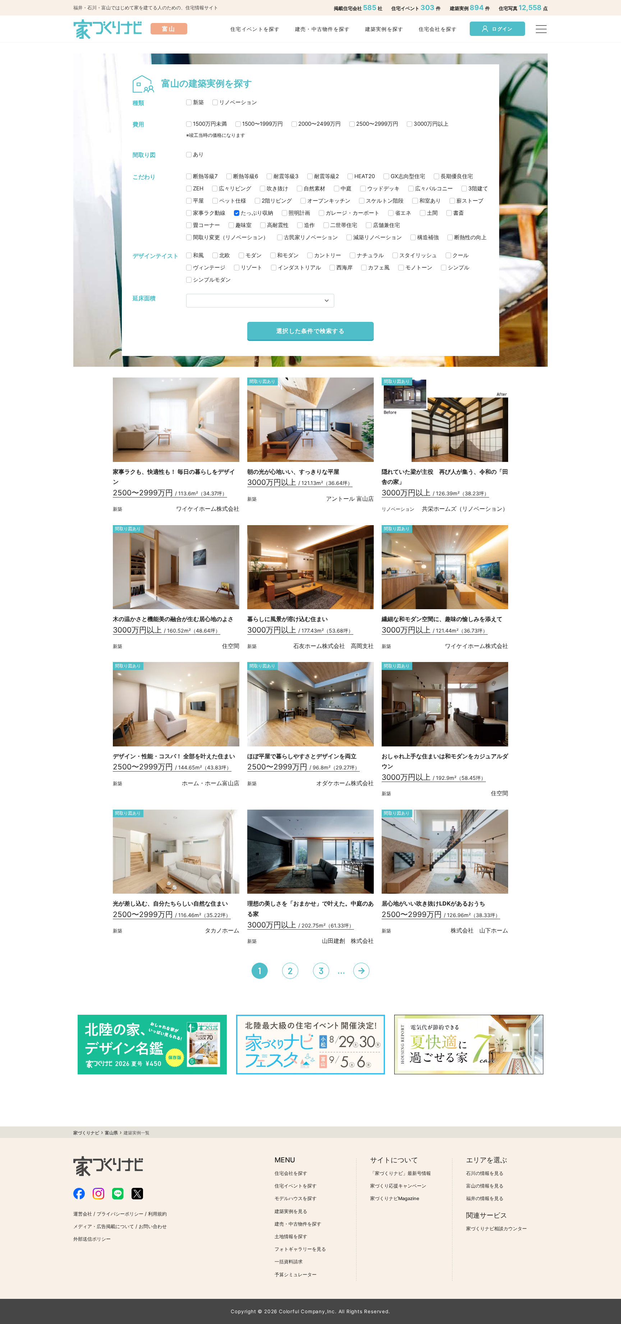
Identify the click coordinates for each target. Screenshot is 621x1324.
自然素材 (314, 188)
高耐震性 (278, 225)
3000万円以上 (431, 123)
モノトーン (418, 267)
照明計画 (299, 212)
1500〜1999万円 (262, 123)
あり (198, 154)
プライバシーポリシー (120, 1214)
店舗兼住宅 (386, 225)
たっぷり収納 (257, 212)
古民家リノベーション (311, 237)
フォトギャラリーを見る (300, 1249)
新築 (198, 102)
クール (460, 255)
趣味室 (243, 225)
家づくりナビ (86, 1132)
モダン (253, 255)
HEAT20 (364, 176)
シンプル (458, 267)
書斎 (458, 212)
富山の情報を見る (484, 1186)
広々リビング (235, 188)
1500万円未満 (210, 123)
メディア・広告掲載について (103, 1226)
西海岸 (344, 267)
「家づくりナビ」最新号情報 (400, 1173)
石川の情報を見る (484, 1173)
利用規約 (157, 1214)
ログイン (502, 29)
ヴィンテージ (209, 267)
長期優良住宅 (457, 176)
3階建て (478, 188)
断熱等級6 (245, 176)
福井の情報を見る (484, 1198)
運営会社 (82, 1214)
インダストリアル (299, 267)
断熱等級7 (205, 176)
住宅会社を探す (438, 29)
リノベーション (238, 102)
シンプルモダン (212, 279)
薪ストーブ (469, 200)
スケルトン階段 (385, 200)
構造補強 (428, 237)
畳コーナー (206, 225)
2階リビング (277, 200)
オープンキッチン (328, 200)
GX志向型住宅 (408, 176)
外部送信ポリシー (92, 1239)
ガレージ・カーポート (353, 212)
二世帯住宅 (343, 225)
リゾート (251, 267)
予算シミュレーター (296, 1274)
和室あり (430, 200)
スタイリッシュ (418, 255)
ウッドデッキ (383, 188)
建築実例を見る (291, 1211)
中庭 (346, 188)
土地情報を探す (291, 1236)
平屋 (198, 200)
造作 (309, 225)
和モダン (288, 255)
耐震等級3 (286, 176)
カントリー (327, 255)
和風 (198, 255)
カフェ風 (379, 267)
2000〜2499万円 (319, 123)
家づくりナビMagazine (394, 1198)
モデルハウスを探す (296, 1198)
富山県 (111, 1132)
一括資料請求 (289, 1261)
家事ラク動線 (209, 212)
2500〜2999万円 (377, 123)
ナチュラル (370, 255)
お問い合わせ (153, 1226)
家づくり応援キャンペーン (398, 1186)
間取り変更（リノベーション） (230, 237)
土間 (432, 212)
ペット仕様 (232, 200)
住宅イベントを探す (255, 29)
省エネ (403, 212)
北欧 (224, 255)
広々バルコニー (434, 188)
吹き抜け (277, 188)
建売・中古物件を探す (322, 29)
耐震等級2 (326, 176)
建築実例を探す (384, 29)
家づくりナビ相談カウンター (496, 1228)
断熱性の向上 (470, 237)
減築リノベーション (377, 237)
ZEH (198, 188)
